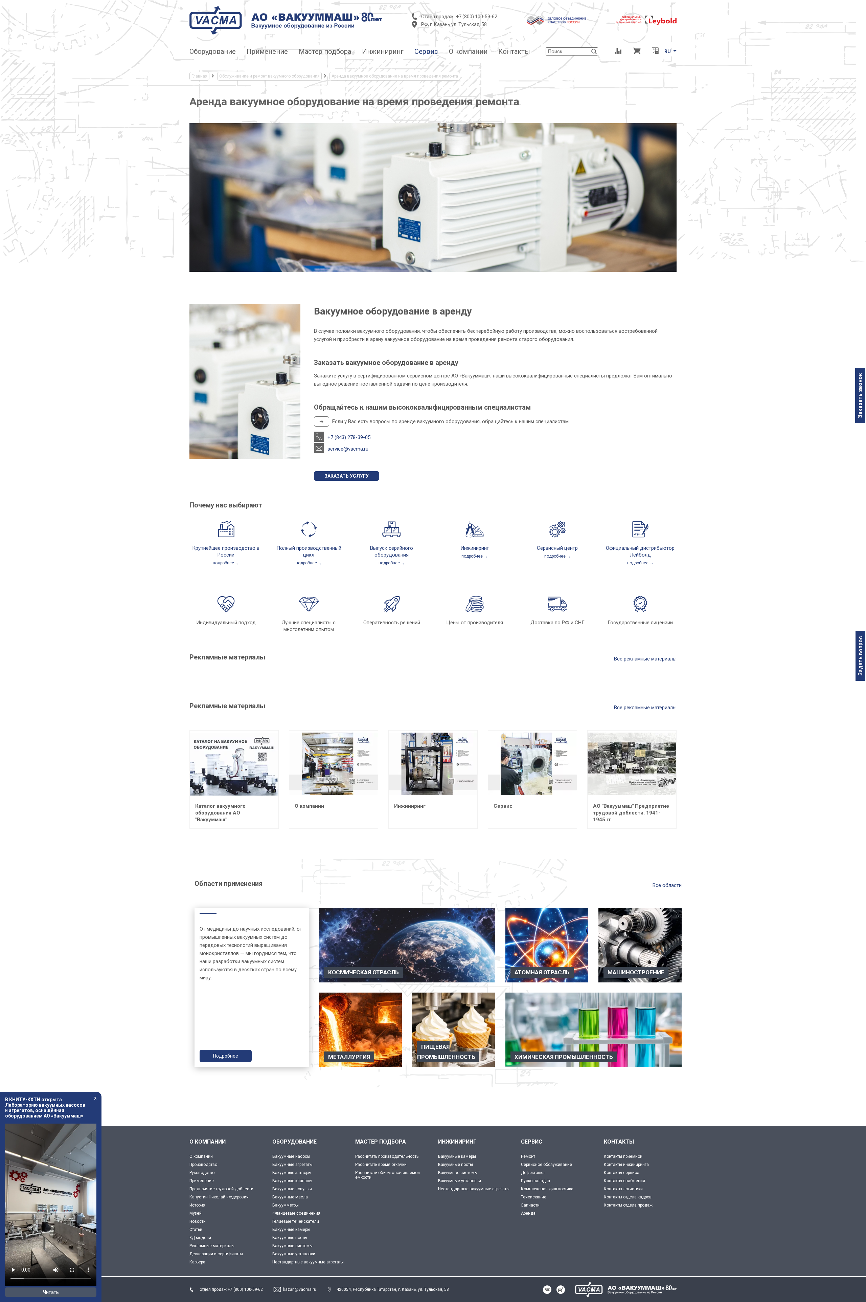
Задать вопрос (860, 656)
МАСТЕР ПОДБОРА (380, 1141)
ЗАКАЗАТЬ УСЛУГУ (346, 476)
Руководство (201, 1172)
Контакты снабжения (624, 1180)
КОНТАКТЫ (619, 1141)
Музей (195, 1213)
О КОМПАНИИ (207, 1141)
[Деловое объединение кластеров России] (556, 20)
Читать (51, 1292)
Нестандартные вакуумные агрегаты (308, 1262)
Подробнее (225, 1056)
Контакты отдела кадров (628, 1197)
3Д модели (200, 1237)
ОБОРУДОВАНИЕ (294, 1141)
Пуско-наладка (535, 1180)
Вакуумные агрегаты (292, 1164)
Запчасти (530, 1205)
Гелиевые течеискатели (295, 1221)
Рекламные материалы (211, 1245)
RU (667, 51)
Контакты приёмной (623, 1156)
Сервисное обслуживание (546, 1164)
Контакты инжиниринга (626, 1164)
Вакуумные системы (292, 1245)
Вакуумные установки (293, 1254)
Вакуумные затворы (291, 1172)
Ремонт (528, 1156)
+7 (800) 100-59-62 (476, 16)
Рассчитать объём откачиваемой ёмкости (387, 1175)
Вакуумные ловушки (292, 1189)
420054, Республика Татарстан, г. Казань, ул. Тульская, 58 (393, 1289)
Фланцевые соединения (296, 1213)
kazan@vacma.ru (299, 1289)
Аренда (528, 1213)
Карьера (197, 1262)
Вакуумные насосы (291, 1156)
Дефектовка (533, 1172)
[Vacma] (285, 20)
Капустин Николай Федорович (219, 1197)
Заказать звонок (860, 395)
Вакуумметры (285, 1205)
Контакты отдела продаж (628, 1205)
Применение (201, 1180)
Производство (203, 1164)
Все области (667, 885)
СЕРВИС (531, 1141)
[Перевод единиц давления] (655, 51)
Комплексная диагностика (547, 1189)
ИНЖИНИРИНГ (457, 1141)
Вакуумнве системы (458, 1172)
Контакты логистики (623, 1189)
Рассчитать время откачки (381, 1164)
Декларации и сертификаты (216, 1254)
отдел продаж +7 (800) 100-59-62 (231, 1289)
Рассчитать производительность (386, 1156)
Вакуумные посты (289, 1237)
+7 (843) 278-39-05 (348, 437)
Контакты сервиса (621, 1172)
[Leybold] (646, 20)
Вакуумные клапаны (292, 1180)
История (197, 1205)
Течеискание (533, 1197)
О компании (201, 1156)
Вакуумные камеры (291, 1229)
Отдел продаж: (438, 16)
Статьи (195, 1229)
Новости (197, 1221)
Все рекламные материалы (645, 659)
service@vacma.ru (347, 449)
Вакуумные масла (290, 1197)
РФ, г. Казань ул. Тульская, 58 (454, 24)
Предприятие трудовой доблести (221, 1189)
